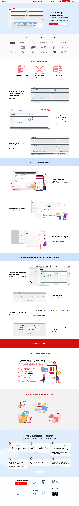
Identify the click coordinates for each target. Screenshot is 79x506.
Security (34, 483)
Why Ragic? (35, 1)
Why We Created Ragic (55, 482)
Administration (44, 492)
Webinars (34, 492)
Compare (34, 485)
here (34, 353)
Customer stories (40, 1)
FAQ (33, 496)
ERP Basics (34, 497)
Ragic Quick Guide (55, 481)
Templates (46, 1)
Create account (21, 483)
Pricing (54, 1)
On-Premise (35, 482)
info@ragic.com (17, 494)
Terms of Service (37, 504)
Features (50, 1)
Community (54, 484)
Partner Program (35, 494)
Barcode (43, 485)
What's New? (54, 485)
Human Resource (44, 486)
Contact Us (53, 486)
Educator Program (36, 495)
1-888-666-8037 (17, 493)
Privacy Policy (42, 504)
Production (43, 484)
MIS (42, 493)
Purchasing (43, 483)
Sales (42, 481)
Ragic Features (35, 484)
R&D (42, 494)
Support (43, 491)
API (33, 491)
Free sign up (53, 24)
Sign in (60, 1)
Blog (52, 483)
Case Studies (35, 493)
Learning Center (35, 490)
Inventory (43, 482)
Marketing (43, 489)
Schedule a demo (63, 24)
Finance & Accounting (45, 490)
